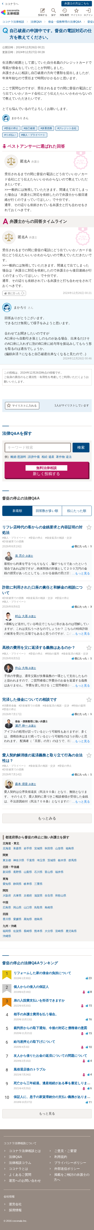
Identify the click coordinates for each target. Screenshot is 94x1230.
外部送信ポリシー (67, 1168)
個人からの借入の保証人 (31, 986)
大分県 (49, 931)
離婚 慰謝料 (18, 457)
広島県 (7, 907)
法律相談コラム (20, 1163)
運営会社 (15, 1204)
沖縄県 (7, 936)
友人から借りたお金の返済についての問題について (50, 1055)
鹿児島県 (71, 931)
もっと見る (47, 1113)
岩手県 (28, 848)
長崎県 (28, 931)
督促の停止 (12, 128)
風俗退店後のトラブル (30, 1069)
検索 (81, 447)
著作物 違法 (64, 457)
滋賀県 (38, 895)
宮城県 (38, 848)
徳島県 (38, 919)
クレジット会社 (67, 128)
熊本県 (38, 931)
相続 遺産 (48, 457)
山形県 (59, 848)
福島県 (70, 848)
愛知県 (7, 883)
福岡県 (7, 931)
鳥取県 (38, 907)
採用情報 (15, 1210)
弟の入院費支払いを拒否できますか (39, 1000)
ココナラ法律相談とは (25, 1151)
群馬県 (72, 860)
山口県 (28, 907)
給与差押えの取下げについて (34, 1041)
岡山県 (17, 907)
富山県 (49, 872)
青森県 (17, 848)
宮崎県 (59, 931)
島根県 (49, 907)
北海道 (7, 848)
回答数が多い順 (47, 511)
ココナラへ (11, 3)
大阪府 (7, 895)
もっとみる (47, 818)
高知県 (28, 919)
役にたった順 (76, 511)
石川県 (38, 872)
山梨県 (28, 872)
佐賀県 (17, 931)
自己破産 (30, 128)
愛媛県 (17, 919)
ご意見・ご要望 (65, 1151)
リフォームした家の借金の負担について (42, 973)
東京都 (7, 860)
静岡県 (17, 883)
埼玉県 (41, 860)
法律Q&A (15, 1157)
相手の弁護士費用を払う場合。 (36, 1014)
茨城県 (51, 860)
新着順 (17, 511)
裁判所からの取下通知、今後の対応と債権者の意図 (50, 1028)
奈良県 (49, 895)
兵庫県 (17, 895)
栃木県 (62, 860)
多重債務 (47, 128)
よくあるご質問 (20, 1174)
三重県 (38, 883)
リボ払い (11, 134)
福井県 (59, 872)
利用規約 (60, 1157)
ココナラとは (18, 1168)
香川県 (7, 919)
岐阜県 (28, 883)
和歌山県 (60, 895)
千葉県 (30, 860)
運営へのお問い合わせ (25, 1180)
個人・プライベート (34, 134)
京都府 (28, 895)
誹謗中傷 (34, 457)
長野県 (17, 872)
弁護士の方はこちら (76, 3)
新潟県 (7, 872)
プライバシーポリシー (70, 1163)
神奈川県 (18, 860)
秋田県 (49, 848)
